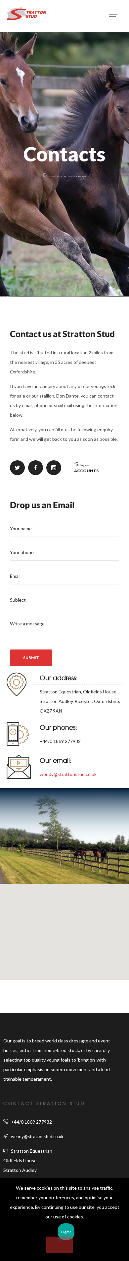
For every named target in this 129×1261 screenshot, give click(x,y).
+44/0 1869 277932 (31, 1122)
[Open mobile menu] (115, 16)
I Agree (66, 1232)
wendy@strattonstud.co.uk (68, 774)
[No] (59, 1245)
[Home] (26, 18)
